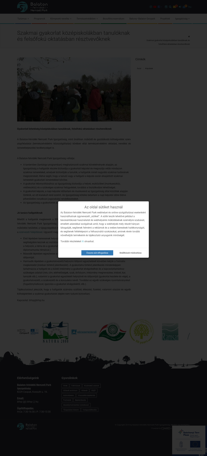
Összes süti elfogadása (97, 253)
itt (83, 241)
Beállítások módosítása (131, 253)
